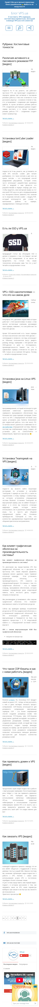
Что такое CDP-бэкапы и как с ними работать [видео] (19, 670)
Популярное (23, 964)
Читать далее (8, 118)
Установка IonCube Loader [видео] (18, 140)
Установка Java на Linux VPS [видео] (18, 380)
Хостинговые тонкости (16, 123)
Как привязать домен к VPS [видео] (18, 763)
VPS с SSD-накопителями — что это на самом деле (18, 293)
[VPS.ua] (13, 959)
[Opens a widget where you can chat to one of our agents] (24, 995)
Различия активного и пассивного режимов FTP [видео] (17, 61)
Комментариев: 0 (8, 125)
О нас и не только (14, 274)
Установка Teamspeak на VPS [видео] (17, 460)
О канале (6, 969)
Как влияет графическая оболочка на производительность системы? (16, 550)
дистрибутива (7, 427)
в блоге (12, 700)
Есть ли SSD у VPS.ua (14, 228)
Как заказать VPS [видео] (17, 836)
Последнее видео (10, 964)
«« (3, 918)
